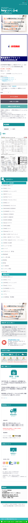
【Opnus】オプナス (7, 222)
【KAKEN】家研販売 (7, 220)
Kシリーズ (5, 248)
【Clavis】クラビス (7, 285)
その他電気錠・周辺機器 (8, 297)
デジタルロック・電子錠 (8, 251)
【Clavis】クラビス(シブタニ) (9, 199)
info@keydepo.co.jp (13, 339)
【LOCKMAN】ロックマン (9, 211)
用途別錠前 (5, 254)
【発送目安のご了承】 (6, 86)
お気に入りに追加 (14, 101)
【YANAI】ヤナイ (7, 228)
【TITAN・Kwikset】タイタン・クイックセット (14, 240)
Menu (25, 0)
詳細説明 (14, 86)
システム (5, 294)
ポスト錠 (5, 271)
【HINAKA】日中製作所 (8, 214)
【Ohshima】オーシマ (8, 231)
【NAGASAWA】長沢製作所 (9, 208)
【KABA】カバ (6, 202)
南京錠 (4, 263)
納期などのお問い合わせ (14, 106)
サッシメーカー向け (7, 245)
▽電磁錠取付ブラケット (7, 80)
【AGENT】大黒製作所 (8, 217)
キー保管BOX (6, 265)
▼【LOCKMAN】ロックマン (7, 77)
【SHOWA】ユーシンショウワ (10, 191)
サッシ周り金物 (6, 257)
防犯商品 (5, 260)
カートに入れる (14, 96)
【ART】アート (6, 291)
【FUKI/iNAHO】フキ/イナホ (9, 205)
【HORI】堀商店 (6, 225)
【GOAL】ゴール (7, 188)
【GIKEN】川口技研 (7, 242)
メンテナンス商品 (7, 268)
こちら (6, 397)
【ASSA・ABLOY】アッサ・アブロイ (11, 237)
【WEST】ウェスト (7, 194)
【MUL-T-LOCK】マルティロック (10, 234)
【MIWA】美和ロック (8, 185)
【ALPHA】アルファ (7, 197)
